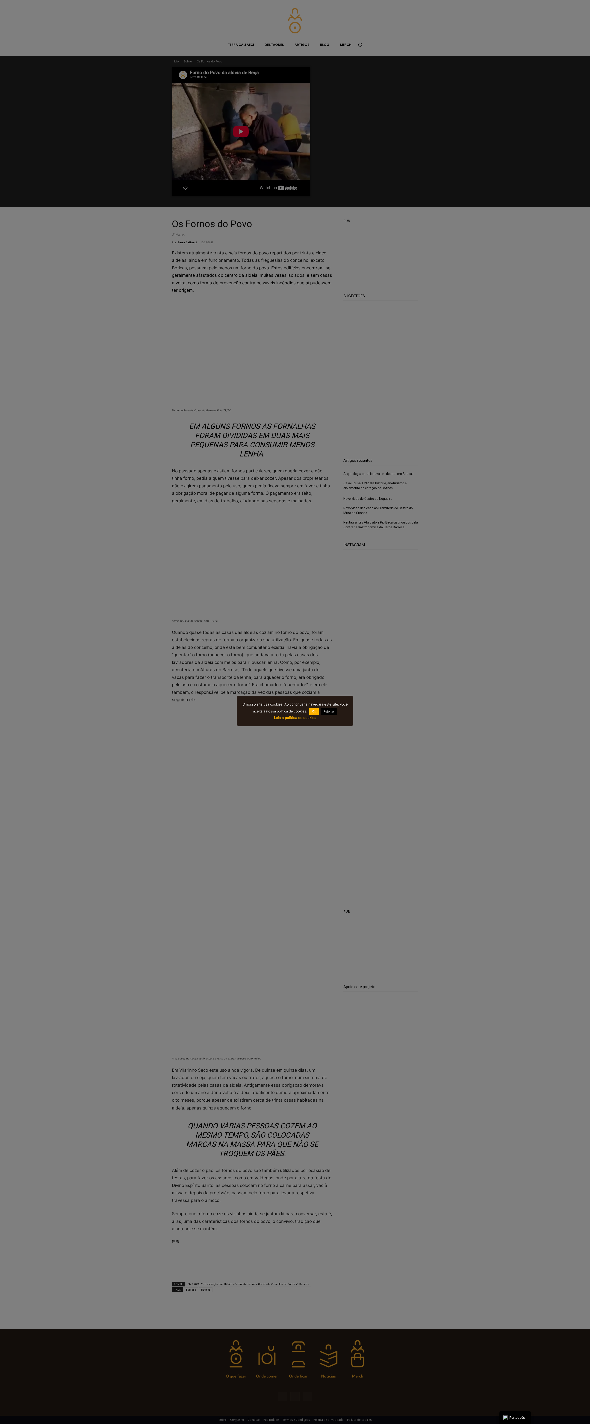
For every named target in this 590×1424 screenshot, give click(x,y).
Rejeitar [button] (329, 711)
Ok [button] (314, 711)
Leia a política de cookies (295, 717)
